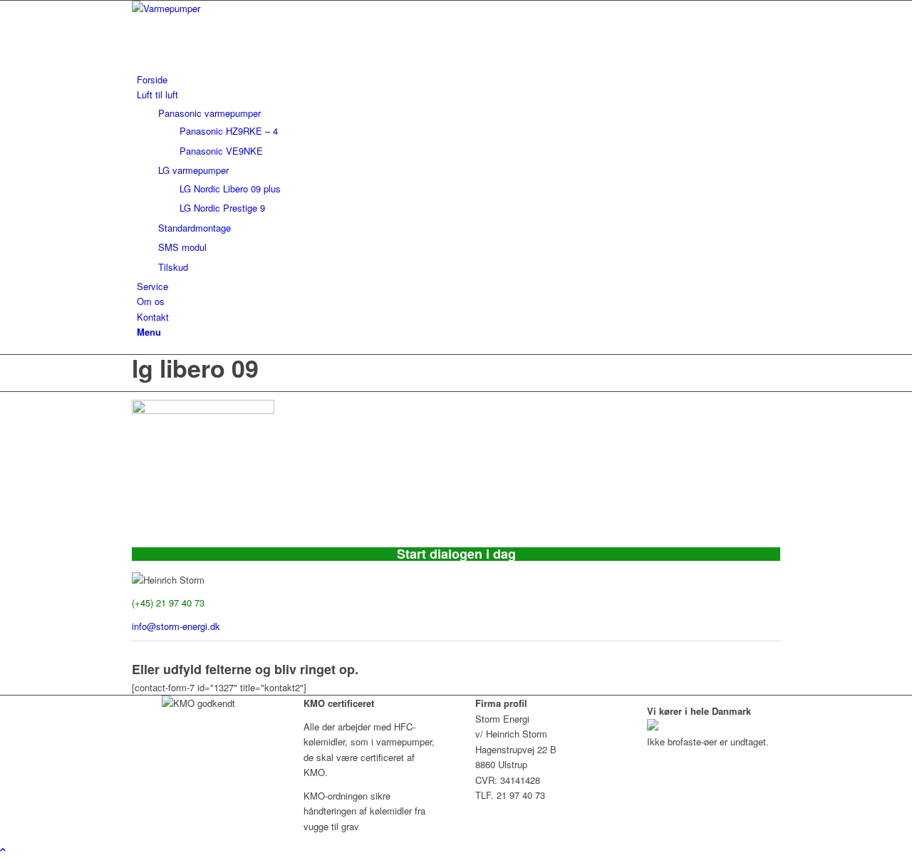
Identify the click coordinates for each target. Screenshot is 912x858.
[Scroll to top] (3, 849)
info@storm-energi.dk (176, 626)
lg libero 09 (195, 368)
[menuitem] (458, 79)
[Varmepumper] (239, 8)
